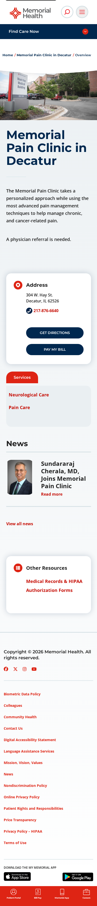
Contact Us (13, 728)
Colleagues (13, 705)
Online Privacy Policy (22, 797)
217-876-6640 (46, 310)
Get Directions (55, 333)
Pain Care (19, 407)
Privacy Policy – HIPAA (23, 831)
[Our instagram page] (25, 669)
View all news (19, 523)
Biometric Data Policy (22, 694)
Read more (51, 494)
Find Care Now (24, 31)
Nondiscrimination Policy (25, 785)
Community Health (20, 717)
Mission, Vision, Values (23, 762)
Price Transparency (20, 819)
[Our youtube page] (34, 669)
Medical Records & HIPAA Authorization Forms (54, 585)
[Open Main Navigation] (82, 12)
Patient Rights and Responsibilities (33, 808)
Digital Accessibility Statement (30, 739)
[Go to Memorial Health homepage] (30, 15)
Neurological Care (29, 395)
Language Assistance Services (29, 751)
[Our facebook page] (6, 669)
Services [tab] (22, 377)
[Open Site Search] (67, 12)
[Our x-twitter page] (15, 669)
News (8, 774)
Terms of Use (15, 842)
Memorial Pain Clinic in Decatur (44, 55)
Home (7, 55)
